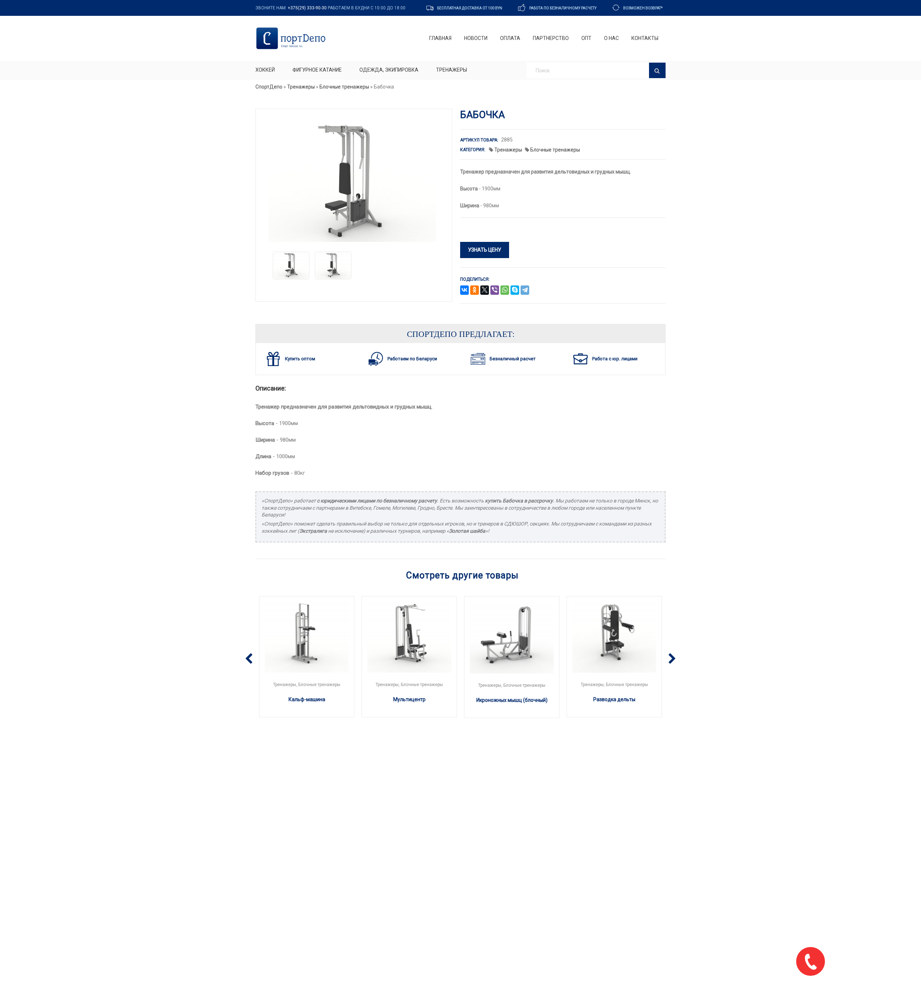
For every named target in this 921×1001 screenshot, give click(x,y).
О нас (611, 38)
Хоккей (265, 70)
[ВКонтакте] (464, 290)
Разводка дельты (614, 699)
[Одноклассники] (474, 290)
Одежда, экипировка (388, 70)
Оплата (510, 38)
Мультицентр (409, 699)
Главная (440, 38)
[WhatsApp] (504, 290)
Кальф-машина (307, 699)
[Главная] (292, 38)
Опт (586, 38)
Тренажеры (451, 70)
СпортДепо (268, 87)
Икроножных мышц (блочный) (512, 700)
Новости (475, 38)
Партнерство (551, 38)
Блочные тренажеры (344, 87)
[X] (484, 290)
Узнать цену (484, 250)
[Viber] (494, 290)
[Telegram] (525, 290)
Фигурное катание (317, 70)
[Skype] (515, 290)
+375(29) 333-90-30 (307, 7)
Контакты (644, 38)
